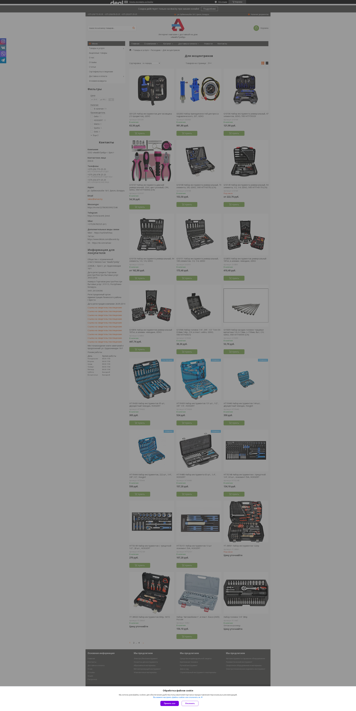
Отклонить (190, 703)
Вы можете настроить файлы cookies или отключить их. (177, 697)
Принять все (169, 703)
